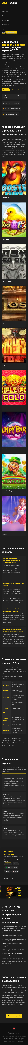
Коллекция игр (5, 20)
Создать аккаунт (11, 32)
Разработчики (5, 24)
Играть (5, 89)
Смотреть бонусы (17, 89)
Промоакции (5, 15)
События (4, 29)
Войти (3, 32)
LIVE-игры (4, 6)
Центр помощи (5, 11)
